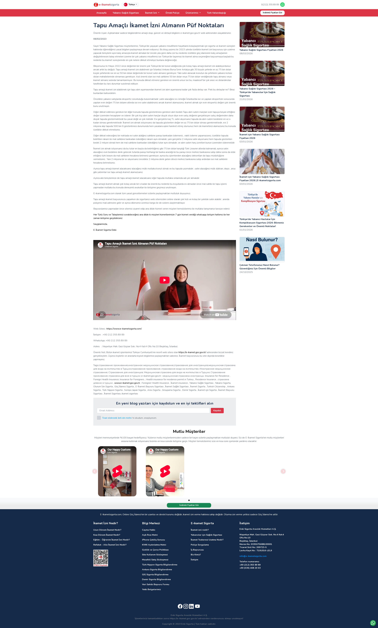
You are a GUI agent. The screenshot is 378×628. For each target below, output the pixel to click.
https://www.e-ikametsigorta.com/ (124, 328)
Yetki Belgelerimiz (151, 589)
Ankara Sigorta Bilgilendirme (157, 569)
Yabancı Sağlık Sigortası (126, 12)
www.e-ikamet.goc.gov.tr (127, 383)
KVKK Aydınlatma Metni (154, 544)
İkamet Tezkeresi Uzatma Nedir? (207, 539)
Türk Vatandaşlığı (216, 12)
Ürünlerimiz (192, 12)
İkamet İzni (151, 12)
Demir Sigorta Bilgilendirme (156, 579)
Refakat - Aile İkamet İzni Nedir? (110, 544)
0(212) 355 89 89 (270, 4)
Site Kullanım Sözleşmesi (155, 554)
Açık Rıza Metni (150, 534)
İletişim (194, 559)
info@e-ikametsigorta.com (253, 556)
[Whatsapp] (373, 623)
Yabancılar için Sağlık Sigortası (206, 534)
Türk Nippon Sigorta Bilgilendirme (159, 564)
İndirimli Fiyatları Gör (272, 12)
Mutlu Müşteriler (189, 431)
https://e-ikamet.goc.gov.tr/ (192, 352)
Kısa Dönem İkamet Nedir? (106, 534)
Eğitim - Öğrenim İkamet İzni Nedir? (111, 539)
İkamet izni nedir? (200, 529)
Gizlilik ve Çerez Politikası (155, 549)
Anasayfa (101, 12)
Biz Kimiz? (196, 554)
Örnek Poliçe (172, 12)
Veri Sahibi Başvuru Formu (155, 584)
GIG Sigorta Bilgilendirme (155, 574)
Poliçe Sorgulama (200, 544)
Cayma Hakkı (148, 529)
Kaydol (217, 410)
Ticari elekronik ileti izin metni (117, 418)
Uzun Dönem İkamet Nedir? (107, 529)
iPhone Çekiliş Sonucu (153, 539)
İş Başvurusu (197, 549)
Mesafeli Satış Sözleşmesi (155, 559)
